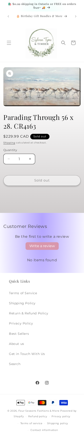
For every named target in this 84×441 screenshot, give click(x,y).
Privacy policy (61, 416)
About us (16, 344)
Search (15, 364)
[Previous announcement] (8, 16)
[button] (9, 43)
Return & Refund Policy (28, 313)
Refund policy (37, 416)
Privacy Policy (21, 323)
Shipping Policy (22, 303)
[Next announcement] (76, 16)
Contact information (44, 430)
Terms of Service (23, 293)
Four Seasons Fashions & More (39, 410)
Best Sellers (19, 334)
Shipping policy (57, 423)
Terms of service (31, 423)
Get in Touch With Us (27, 354)
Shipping (9, 142)
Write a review (42, 246)
